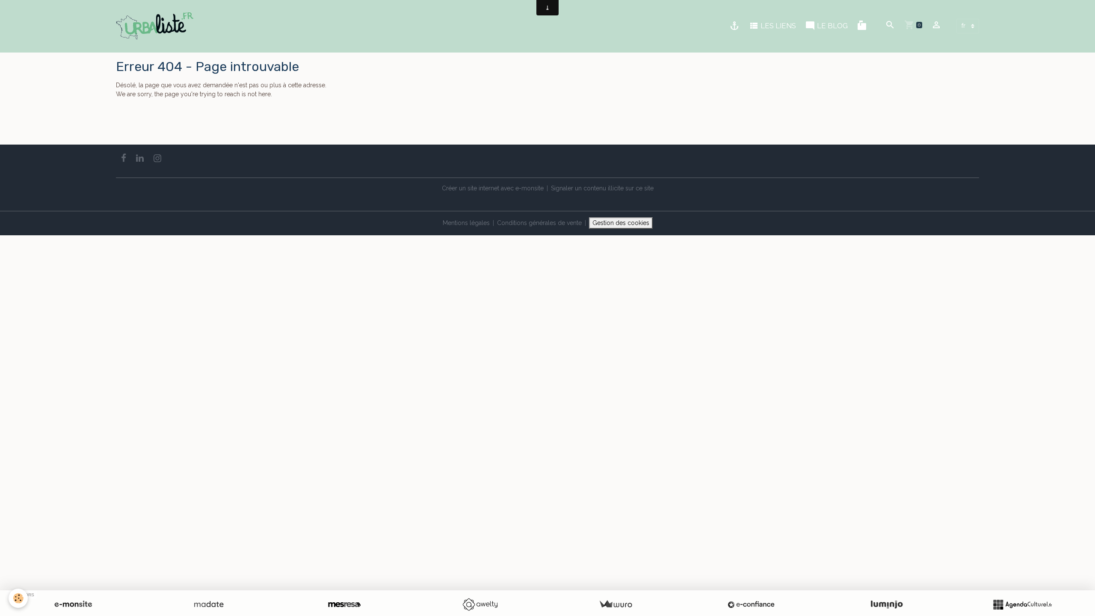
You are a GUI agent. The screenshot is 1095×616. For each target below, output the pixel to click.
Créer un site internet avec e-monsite (493, 188)
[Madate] (209, 604)
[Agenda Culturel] (1022, 604)
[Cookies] (18, 598)
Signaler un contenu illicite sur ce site (602, 188)
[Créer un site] (73, 604)
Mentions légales (466, 222)
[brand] (156, 26)
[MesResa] (344, 604)
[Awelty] (480, 604)
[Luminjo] (887, 604)
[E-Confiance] (751, 604)
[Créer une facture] (615, 604)
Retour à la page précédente (155, 112)
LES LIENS (777, 25)
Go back (127, 127)
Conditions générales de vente (539, 222)
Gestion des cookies (620, 222)
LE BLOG (831, 25)
